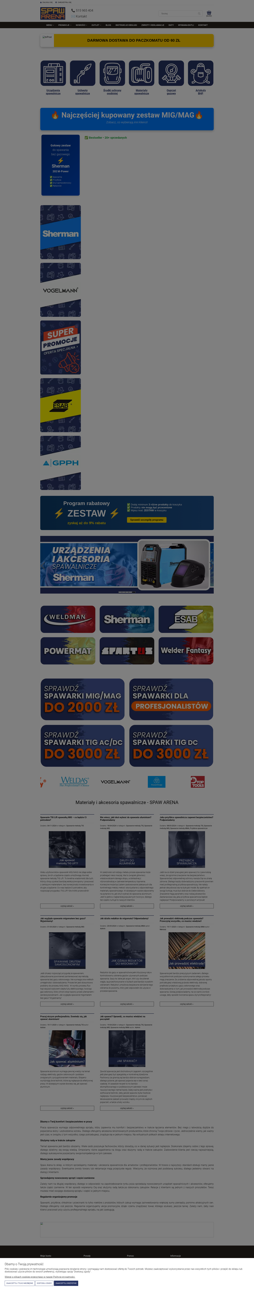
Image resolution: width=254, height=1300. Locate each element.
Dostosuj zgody (44, 1283)
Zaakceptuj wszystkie (66, 1283)
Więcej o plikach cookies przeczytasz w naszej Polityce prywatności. (40, 1276)
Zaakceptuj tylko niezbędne (19, 1283)
